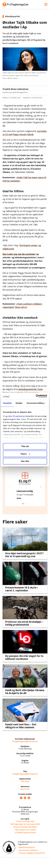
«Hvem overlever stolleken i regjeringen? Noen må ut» (22, 305)
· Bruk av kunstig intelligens (25, 827)
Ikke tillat (25, 461)
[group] (25, 487)
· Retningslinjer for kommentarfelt (25, 824)
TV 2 (23, 386)
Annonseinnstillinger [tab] (36, 403)
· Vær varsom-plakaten (28, 850)
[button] (41, 487)
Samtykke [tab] (7, 403)
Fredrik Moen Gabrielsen (15, 89)
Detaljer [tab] (19, 403)
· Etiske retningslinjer (25, 821)
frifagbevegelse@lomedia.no (25, 741)
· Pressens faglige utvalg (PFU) (31, 853)
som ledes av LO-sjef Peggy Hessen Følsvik (25, 133)
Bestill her (25, 789)
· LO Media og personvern (25, 832)
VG (4, 125)
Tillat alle (25, 446)
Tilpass (23, 454)
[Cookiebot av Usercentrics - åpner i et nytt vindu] (36, 396)
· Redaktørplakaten (26, 847)
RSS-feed (25, 781)
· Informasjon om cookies (25, 829)
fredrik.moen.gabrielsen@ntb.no (15, 92)
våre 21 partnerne (16, 416)
